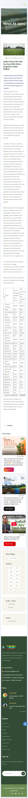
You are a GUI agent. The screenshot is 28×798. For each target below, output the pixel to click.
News (17, 18)
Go (23, 773)
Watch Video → (9, 544)
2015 (17, 582)
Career (4, 730)
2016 (11, 582)
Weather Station (6, 739)
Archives (10, 607)
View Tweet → (9, 509)
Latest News (13, 558)
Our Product (5, 726)
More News (23, 711)
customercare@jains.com (11, 671)
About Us (5, 723)
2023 (17, 568)
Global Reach (6, 736)
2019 (17, 575)
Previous (10, 425)
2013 (17, 585)
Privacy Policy (6, 749)
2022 (11, 571)
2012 (11, 589)
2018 (11, 578)
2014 (11, 585)
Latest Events (12, 621)
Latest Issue (11, 604)
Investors (4, 733)
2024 (11, 568)
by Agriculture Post (19, 58)
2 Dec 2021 (10, 58)
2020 (11, 575)
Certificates (5, 743)
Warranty (5, 746)
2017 (17, 578)
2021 (17, 571)
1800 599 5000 (8, 668)
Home (12, 18)
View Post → (8, 469)
